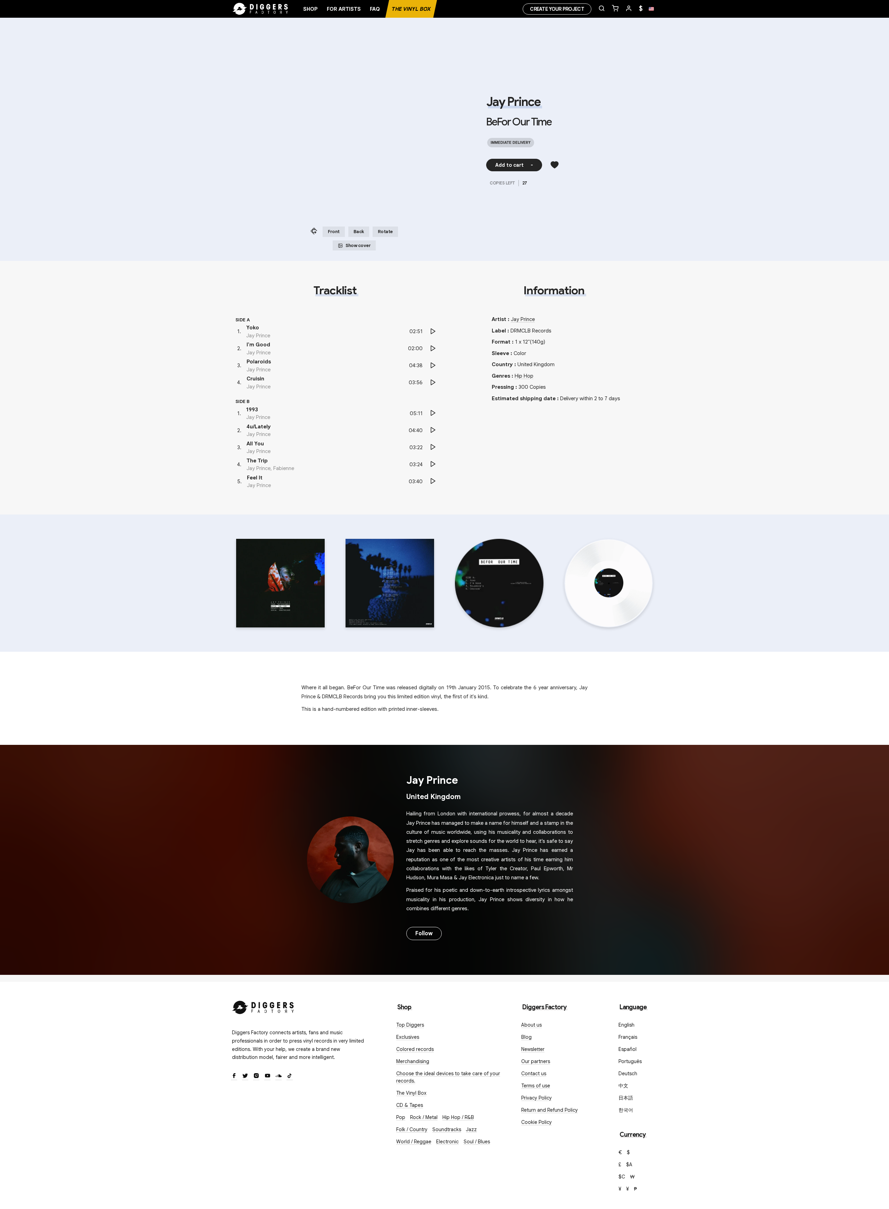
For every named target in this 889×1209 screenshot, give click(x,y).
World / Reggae (413, 1141)
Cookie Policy (536, 1122)
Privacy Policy (536, 1098)
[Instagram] (256, 1076)
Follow (424, 933)
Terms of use (535, 1086)
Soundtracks (446, 1129)
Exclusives (407, 1037)
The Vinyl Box (411, 9)
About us (531, 1025)
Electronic (447, 1141)
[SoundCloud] (278, 1076)
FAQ (375, 9)
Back (359, 232)
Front (334, 232)
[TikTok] (289, 1076)
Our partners (535, 1061)
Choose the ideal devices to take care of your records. (448, 1077)
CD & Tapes (409, 1105)
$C (621, 1177)
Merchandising (412, 1061)
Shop (310, 9)
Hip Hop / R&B (458, 1117)
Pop (400, 1117)
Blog (526, 1037)
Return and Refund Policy (549, 1110)
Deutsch (627, 1073)
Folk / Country (411, 1129)
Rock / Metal (424, 1117)
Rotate (385, 232)
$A (629, 1164)
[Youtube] (267, 1076)
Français (627, 1037)
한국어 (625, 1110)
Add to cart (514, 165)
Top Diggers (410, 1025)
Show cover (358, 245)
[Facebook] (234, 1076)
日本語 (625, 1098)
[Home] (260, 9)
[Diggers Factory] (263, 1006)
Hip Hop (524, 376)
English (626, 1025)
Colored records (415, 1049)
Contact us (533, 1073)
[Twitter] (245, 1076)
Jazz (471, 1129)
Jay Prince (513, 101)
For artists (344, 9)
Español (627, 1049)
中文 (623, 1086)
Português (630, 1061)
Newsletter (533, 1049)
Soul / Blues (477, 1141)
